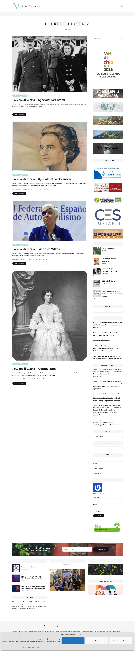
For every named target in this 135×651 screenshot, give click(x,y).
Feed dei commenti (98, 469)
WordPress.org (97, 474)
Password (95, 504)
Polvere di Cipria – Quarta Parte (34, 368)
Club (105, 6)
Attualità (55, 14)
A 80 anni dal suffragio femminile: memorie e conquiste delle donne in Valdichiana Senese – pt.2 (106, 348)
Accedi (95, 459)
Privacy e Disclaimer (26, 647)
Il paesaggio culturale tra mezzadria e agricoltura (107, 386)
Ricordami (98, 512)
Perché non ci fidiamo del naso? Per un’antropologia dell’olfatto (106, 334)
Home (92, 6)
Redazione (15, 259)
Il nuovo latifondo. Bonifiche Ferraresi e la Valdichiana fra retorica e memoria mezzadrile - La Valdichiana (107, 371)
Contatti (112, 6)
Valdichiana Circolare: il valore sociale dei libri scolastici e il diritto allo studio (107, 357)
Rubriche (63, 14)
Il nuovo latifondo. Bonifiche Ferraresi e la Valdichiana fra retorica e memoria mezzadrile (107, 324)
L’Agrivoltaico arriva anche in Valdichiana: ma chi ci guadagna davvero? (105, 412)
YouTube (76, 626)
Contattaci (81, 617)
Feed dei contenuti (98, 464)
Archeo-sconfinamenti (101, 340)
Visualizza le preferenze (121, 641)
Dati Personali (70, 617)
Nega (97, 641)
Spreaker (89, 626)
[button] (80, 634)
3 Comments (46, 189)
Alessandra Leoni (16, 110)
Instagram (62, 626)
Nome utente (96, 497)
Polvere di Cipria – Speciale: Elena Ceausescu (42, 179)
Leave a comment (43, 259)
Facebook (49, 626)
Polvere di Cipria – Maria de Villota (36, 249)
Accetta (73, 641)
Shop (98, 6)
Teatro (25, 95)
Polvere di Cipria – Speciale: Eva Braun (38, 100)
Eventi (70, 14)
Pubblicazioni (78, 14)
